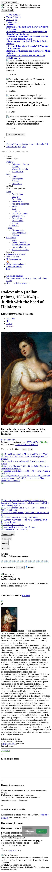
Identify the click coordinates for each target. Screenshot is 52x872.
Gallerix (12, 850)
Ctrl (24, 449)
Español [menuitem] (24, 144)
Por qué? (26, 595)
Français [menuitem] (32, 144)
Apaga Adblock (8, 744)
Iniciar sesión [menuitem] (11, 146)
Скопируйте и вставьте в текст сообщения (20, 843)
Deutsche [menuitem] (40, 144)
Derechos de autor (8, 870)
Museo (12, 157)
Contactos (27, 865)
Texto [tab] (9, 323)
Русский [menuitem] (10, 144)
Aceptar (41, 831)
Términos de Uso (23, 867)
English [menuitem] (18, 144)
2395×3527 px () (37, 442)
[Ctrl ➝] (26, 505)
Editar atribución (8, 440)
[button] (13, 15)
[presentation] (28, 328)
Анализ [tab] (9, 326)
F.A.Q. (10, 865)
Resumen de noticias (15, 134)
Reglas (13, 867)
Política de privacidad (40, 867)
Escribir (20, 567)
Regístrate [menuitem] (22, 146)
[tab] (10, 319)
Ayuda (4, 865)
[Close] (2, 754)
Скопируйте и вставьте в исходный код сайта (21, 835)
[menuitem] (47, 144)
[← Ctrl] (26, 480)
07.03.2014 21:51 (8, 579)
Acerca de (18, 865)
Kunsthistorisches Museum (26, 444)
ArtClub (15, 187)
